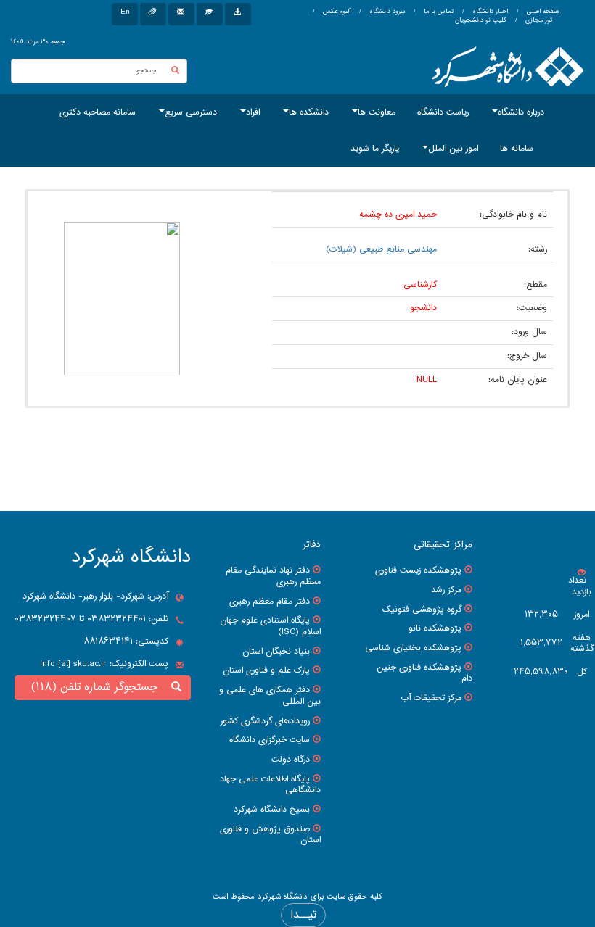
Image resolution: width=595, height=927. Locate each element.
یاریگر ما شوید (374, 149)
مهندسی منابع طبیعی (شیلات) (381, 249)
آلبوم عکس (335, 11)
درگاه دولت (290, 760)
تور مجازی (537, 20)
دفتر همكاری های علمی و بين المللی (270, 696)
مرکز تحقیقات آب (431, 698)
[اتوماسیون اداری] (153, 14)
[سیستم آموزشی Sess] (209, 14)
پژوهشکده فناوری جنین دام (424, 673)
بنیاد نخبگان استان (276, 652)
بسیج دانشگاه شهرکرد (272, 810)
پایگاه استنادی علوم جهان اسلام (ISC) (270, 626)
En (124, 12)
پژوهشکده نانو (435, 628)
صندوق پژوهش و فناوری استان (270, 835)
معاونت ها (376, 112)
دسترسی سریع (191, 112)
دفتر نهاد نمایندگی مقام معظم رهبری (273, 576)
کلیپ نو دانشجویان (480, 20)
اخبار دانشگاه (489, 11)
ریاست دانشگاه (443, 112)
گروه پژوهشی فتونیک (421, 610)
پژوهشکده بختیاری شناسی (413, 648)
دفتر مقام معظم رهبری (269, 602)
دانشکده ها (309, 112)
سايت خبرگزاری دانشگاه (269, 740)
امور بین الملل (453, 149)
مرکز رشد (446, 590)
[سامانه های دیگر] (238, 14)
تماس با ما (438, 11)
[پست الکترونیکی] (181, 14)
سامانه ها (516, 149)
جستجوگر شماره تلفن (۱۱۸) (98, 687)
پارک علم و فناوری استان (266, 670)
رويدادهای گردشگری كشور (265, 721)
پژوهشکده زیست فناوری (418, 570)
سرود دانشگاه (386, 11)
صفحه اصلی (543, 11)
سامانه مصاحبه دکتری (98, 112)
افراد (253, 112)
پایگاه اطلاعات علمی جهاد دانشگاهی (270, 785)
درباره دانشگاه (521, 112)
